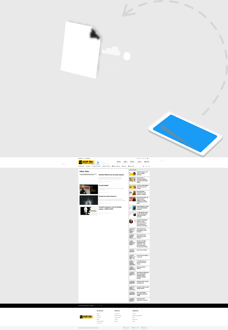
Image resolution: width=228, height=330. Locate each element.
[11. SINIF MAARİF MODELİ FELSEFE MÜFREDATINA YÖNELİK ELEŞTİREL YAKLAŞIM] (132, 215)
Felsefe (98, 313)
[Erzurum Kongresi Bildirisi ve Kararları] (132, 258)
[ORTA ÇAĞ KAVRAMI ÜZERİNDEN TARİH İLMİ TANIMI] (132, 296)
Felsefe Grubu (99, 323)
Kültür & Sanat (107, 166)
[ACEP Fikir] (87, 163)
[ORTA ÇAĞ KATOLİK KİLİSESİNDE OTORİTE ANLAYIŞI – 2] (132, 232)
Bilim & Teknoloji (97, 166)
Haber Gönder (135, 319)
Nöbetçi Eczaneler (118, 315)
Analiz (88, 166)
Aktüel (98, 319)
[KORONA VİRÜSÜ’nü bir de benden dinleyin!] (89, 183)
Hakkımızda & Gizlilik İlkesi (137, 315)
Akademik (82, 166)
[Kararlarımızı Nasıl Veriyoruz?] (89, 204)
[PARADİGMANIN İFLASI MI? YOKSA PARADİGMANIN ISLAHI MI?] (132, 209)
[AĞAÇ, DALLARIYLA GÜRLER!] (132, 270)
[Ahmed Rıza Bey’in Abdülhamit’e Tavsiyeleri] (132, 302)
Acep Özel (131, 166)
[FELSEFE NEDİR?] (89, 193)
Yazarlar (116, 321)
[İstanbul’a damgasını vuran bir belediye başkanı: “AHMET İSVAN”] (89, 215)
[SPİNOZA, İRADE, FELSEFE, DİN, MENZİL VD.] (132, 284)
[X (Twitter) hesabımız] (97, 305)
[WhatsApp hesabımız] (149, 158)
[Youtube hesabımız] (147, 158)
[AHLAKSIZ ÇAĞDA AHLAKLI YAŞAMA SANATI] (132, 290)
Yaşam (124, 166)
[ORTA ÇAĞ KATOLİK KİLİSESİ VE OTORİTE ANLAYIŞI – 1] (132, 238)
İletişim (133, 321)
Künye (133, 317)
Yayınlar (116, 319)
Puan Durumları (117, 317)
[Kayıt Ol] (143, 166)
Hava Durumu (117, 313)
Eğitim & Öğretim (116, 166)
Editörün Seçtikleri (100, 321)
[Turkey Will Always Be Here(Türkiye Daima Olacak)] (132, 264)
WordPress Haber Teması (92, 327)
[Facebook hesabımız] (142, 158)
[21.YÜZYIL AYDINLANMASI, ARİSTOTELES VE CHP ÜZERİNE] (132, 188)
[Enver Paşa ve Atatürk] (132, 253)
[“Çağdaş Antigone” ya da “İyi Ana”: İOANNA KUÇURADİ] (132, 175)
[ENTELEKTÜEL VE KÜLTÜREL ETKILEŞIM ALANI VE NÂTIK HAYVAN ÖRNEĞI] (132, 181)
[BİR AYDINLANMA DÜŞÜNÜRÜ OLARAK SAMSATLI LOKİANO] (132, 194)
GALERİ (81, 158)
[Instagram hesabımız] (145, 158)
